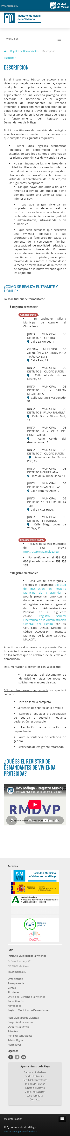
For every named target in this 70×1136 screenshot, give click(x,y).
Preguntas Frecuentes (20, 1022)
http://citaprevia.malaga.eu (41, 551)
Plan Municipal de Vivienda (23, 1017)
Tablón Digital (15, 1040)
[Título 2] (35, 912)
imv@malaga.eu (17, 971)
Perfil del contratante (20, 1035)
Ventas (12, 988)
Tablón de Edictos (35, 1084)
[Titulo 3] (35, 916)
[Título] (35, 908)
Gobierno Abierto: (35, 1091)
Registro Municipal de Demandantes (29, 1010)
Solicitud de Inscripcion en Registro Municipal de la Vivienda (44, 588)
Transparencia (16, 983)
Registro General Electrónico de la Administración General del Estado (44, 620)
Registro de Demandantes (24, 51)
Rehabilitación (16, 1001)
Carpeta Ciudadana (35, 1072)
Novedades (14, 1005)
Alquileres (13, 992)
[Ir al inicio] (5, 51)
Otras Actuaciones (18, 1026)
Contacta (35, 1099)
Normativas (14, 1044)
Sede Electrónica (34, 1076)
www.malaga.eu (9, 5)
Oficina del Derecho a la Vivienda (26, 996)
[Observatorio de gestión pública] (35, 936)
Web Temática (35, 1095)
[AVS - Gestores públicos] (35, 924)
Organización (15, 979)
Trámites (13, 1031)
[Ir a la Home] (29, 18)
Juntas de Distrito (35, 1088)
